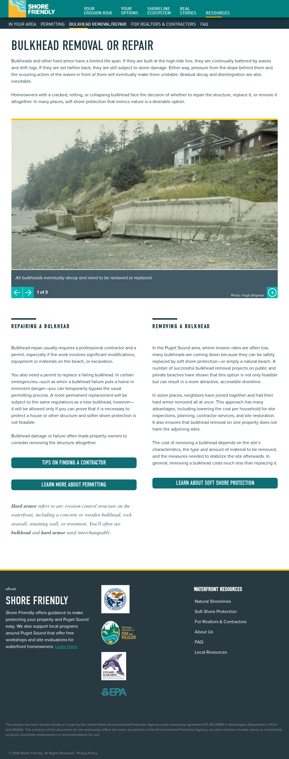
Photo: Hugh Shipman (247, 295)
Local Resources (211, 652)
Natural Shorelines (213, 601)
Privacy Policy (86, 753)
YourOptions (129, 11)
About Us (204, 632)
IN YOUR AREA (22, 24)
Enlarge (272, 289)
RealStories (188, 11)
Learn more (66, 646)
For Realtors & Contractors (220, 622)
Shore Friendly (31, 9)
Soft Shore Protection (216, 611)
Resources (218, 13)
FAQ (204, 24)
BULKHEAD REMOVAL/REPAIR (97, 24)
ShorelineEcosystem (159, 11)
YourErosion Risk (98, 11)
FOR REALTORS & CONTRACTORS (163, 24)
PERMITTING (53, 24)
